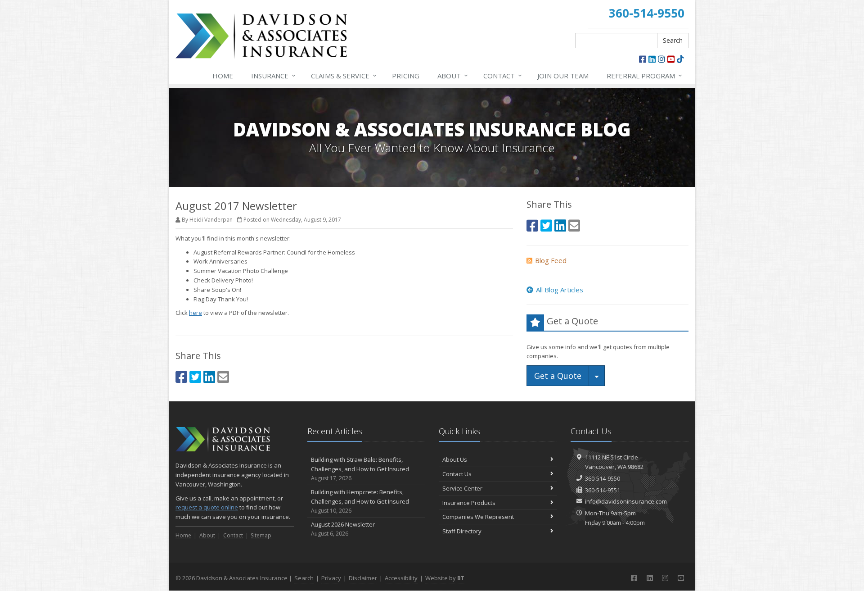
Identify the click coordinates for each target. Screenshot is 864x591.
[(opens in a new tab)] (680, 59)
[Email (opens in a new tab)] (223, 377)
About (452, 75)
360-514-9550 (602, 478)
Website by (444, 578)
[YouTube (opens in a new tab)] (671, 59)
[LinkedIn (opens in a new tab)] (652, 59)
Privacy (331, 578)
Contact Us (457, 474)
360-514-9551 (602, 490)
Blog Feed (551, 260)
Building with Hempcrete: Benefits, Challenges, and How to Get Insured (360, 501)
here (195, 313)
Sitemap (261, 535)
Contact (502, 75)
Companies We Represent (478, 517)
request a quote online (207, 507)
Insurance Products (468, 503)
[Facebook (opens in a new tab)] (642, 59)
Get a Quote (557, 375)
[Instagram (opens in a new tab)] (661, 59)
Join (563, 75)
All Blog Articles (559, 289)
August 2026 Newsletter (343, 528)
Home (222, 75)
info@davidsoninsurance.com (626, 501)
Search (673, 40)
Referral (644, 75)
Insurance (273, 75)
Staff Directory (462, 531)
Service (344, 75)
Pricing (405, 75)
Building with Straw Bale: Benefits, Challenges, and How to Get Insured (360, 468)
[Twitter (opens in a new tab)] (195, 377)
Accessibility (401, 578)
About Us (454, 459)
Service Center (462, 488)
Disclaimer (363, 578)
